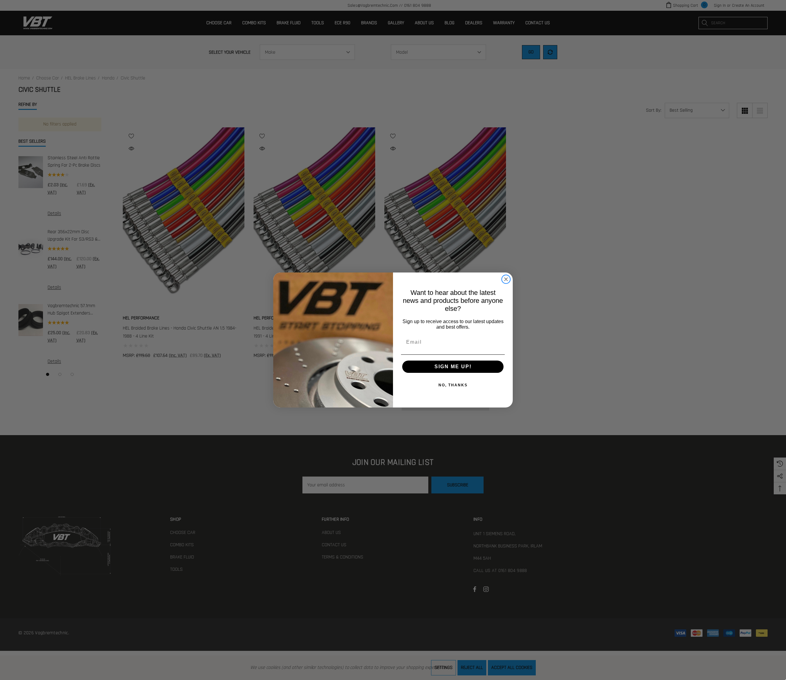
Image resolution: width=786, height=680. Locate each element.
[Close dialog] (506, 279)
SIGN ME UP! (453, 366)
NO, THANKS (453, 385)
